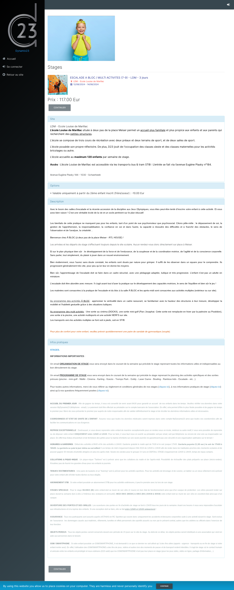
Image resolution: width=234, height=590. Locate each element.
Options (54, 185)
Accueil (11, 58)
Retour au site (14, 74)
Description (57, 201)
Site (52, 118)
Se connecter (14, 66)
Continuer (60, 107)
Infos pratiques (59, 342)
